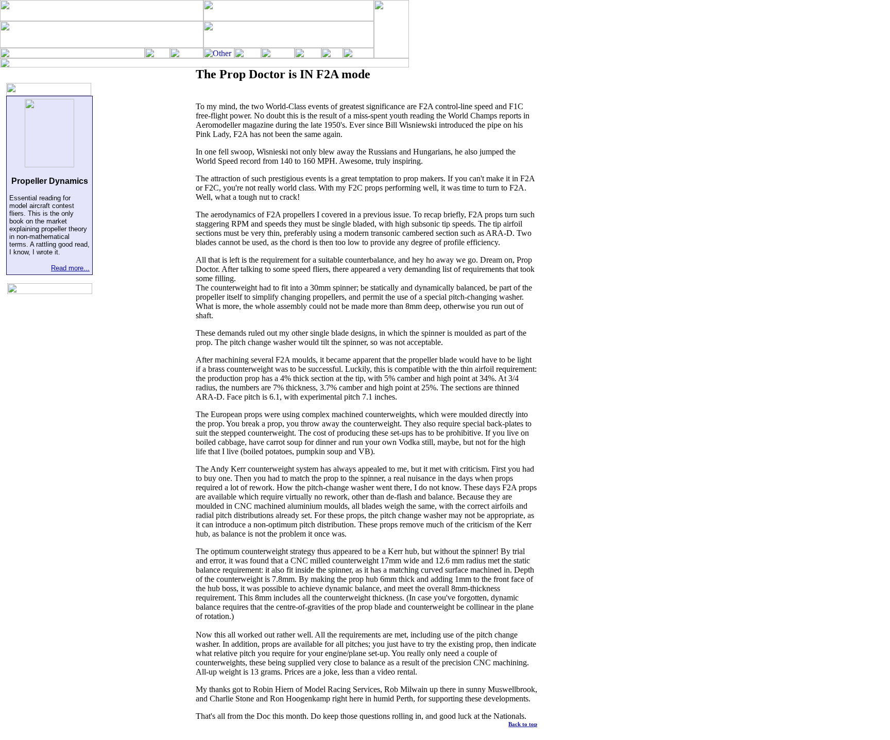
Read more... (70, 268)
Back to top (522, 724)
